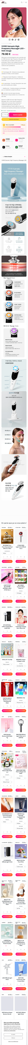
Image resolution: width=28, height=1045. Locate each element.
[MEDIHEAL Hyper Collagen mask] (21, 650)
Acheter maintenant (14, 119)
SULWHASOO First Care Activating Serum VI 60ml (7, 815)
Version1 (7, 774)
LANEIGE (3, 922)
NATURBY (17, 567)
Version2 (21, 826)
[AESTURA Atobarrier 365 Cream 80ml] (21, 971)
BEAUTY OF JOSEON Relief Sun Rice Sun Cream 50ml (7, 902)
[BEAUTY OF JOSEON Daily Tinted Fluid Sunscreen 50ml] (21, 890)
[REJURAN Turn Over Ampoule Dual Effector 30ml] (7, 536)
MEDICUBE (18, 751)
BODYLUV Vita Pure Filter (21, 861)
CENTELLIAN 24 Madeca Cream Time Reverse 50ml (7, 701)
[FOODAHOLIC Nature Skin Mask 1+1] (7, 760)
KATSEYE (17, 997)
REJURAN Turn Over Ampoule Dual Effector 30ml (7, 547)
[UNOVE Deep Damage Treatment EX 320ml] (21, 805)
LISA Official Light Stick (7, 981)
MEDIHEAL (18, 641)
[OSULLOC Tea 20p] (7, 650)
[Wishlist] (24, 2)
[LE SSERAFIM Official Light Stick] (7, 851)
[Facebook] (12, 39)
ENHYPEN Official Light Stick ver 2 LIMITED (20, 736)
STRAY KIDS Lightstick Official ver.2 (21, 547)
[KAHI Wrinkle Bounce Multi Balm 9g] (7, 725)
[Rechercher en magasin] (21, 2)
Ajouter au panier (17, 114)
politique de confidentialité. (10, 1030)
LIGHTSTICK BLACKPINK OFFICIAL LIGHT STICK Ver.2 (7, 588)
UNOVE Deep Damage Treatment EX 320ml (21, 816)
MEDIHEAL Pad (21, 698)
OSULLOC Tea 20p (7, 659)
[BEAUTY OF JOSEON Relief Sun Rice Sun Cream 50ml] (7, 890)
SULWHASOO (4, 796)
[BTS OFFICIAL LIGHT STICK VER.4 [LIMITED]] (7, 616)
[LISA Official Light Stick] (7, 971)
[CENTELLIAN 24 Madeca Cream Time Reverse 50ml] (7, 689)
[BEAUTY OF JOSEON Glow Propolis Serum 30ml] (21, 931)
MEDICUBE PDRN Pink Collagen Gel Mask (21, 772)
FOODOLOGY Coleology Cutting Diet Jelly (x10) (21, 626)
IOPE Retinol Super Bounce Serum (7, 1015)
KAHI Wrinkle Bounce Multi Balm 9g (7, 736)
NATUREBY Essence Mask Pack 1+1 (21, 587)
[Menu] (26, 2)
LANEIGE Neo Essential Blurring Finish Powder (7, 942)
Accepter (13, 1034)
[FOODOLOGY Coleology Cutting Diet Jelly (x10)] (21, 616)
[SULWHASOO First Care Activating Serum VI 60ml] (7, 805)
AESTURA (18, 962)
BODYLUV (17, 842)
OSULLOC (4, 641)
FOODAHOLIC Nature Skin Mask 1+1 (7, 770)
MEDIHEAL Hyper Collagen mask (20, 660)
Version (20, 590)
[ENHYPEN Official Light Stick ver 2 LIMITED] (21, 725)
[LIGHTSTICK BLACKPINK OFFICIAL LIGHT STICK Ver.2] (7, 576)
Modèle (20, 864)
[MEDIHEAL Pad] (21, 689)
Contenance (7, 551)
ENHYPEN (17, 716)
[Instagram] (9, 39)
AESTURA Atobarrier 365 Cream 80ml (21, 982)
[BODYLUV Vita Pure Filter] (21, 851)
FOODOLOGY (18, 607)
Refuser (13, 1037)
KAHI (3, 716)
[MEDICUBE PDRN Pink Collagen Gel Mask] (21, 761)
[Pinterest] (18, 39)
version (7, 1018)
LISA (3, 962)
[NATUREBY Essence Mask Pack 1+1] (21, 576)
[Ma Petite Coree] (4, 2)
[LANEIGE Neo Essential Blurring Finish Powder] (7, 931)
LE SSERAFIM (4, 842)
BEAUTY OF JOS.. (4, 881)
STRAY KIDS (18, 527)
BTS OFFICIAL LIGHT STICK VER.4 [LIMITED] (7, 626)
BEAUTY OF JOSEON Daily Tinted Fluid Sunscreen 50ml (20, 901)
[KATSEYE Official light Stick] (21, 1006)
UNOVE (17, 796)
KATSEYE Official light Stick (20, 1015)
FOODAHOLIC (4, 751)
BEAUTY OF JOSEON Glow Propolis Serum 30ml (21, 943)
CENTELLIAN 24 (4, 680)
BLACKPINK (4, 567)
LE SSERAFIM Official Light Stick (7, 861)
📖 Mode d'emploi (7, 156)
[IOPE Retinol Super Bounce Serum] (7, 1006)
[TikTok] (15, 39)
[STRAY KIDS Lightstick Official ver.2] (21, 536)
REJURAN (4, 527)
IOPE (3, 997)
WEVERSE (4, 607)
